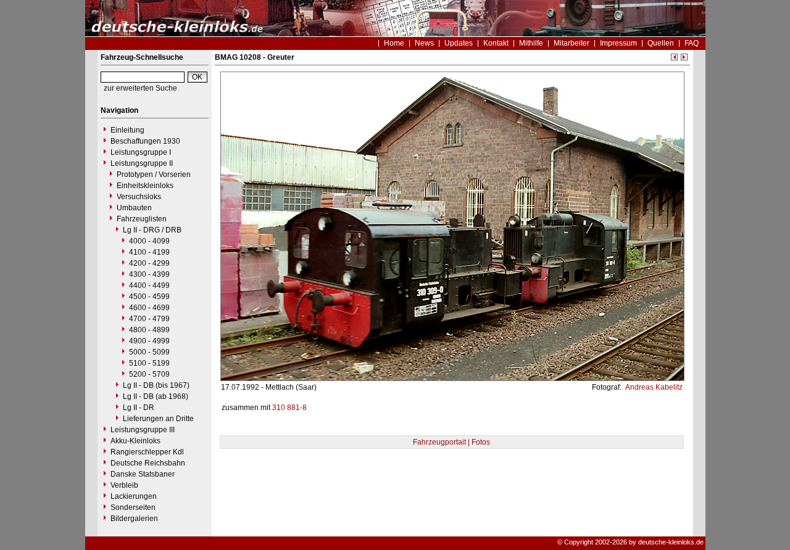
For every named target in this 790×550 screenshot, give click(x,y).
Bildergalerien (134, 518)
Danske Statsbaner (142, 474)
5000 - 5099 (149, 352)
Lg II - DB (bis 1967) (156, 385)
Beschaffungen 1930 (145, 141)
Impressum (618, 43)
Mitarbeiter (571, 43)
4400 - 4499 (149, 285)
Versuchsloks (139, 196)
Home (394, 43)
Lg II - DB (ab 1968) (155, 396)
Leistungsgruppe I (140, 152)
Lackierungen (133, 496)
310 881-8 (289, 407)
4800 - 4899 (149, 330)
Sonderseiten (133, 507)
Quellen (660, 43)
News (424, 43)
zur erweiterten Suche (140, 88)
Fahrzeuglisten (142, 219)
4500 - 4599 (149, 296)
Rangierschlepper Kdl (147, 452)
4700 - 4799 (149, 318)
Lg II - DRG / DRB (152, 230)
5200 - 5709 (149, 374)
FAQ (691, 43)
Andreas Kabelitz (653, 387)
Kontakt (496, 43)
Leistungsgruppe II (141, 163)
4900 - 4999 (149, 341)
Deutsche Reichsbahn (147, 463)
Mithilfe (531, 43)
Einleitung (127, 130)
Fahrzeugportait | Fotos (451, 442)
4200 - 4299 (149, 263)
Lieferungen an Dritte (158, 418)
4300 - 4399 (149, 274)
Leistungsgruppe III (142, 429)
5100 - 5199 (149, 363)
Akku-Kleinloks (135, 441)
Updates (458, 43)
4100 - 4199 (149, 252)
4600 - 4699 (149, 307)
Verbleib (124, 485)
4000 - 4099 (149, 241)
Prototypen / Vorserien (154, 174)
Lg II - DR (138, 407)
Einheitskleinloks (145, 185)
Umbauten (134, 207)
